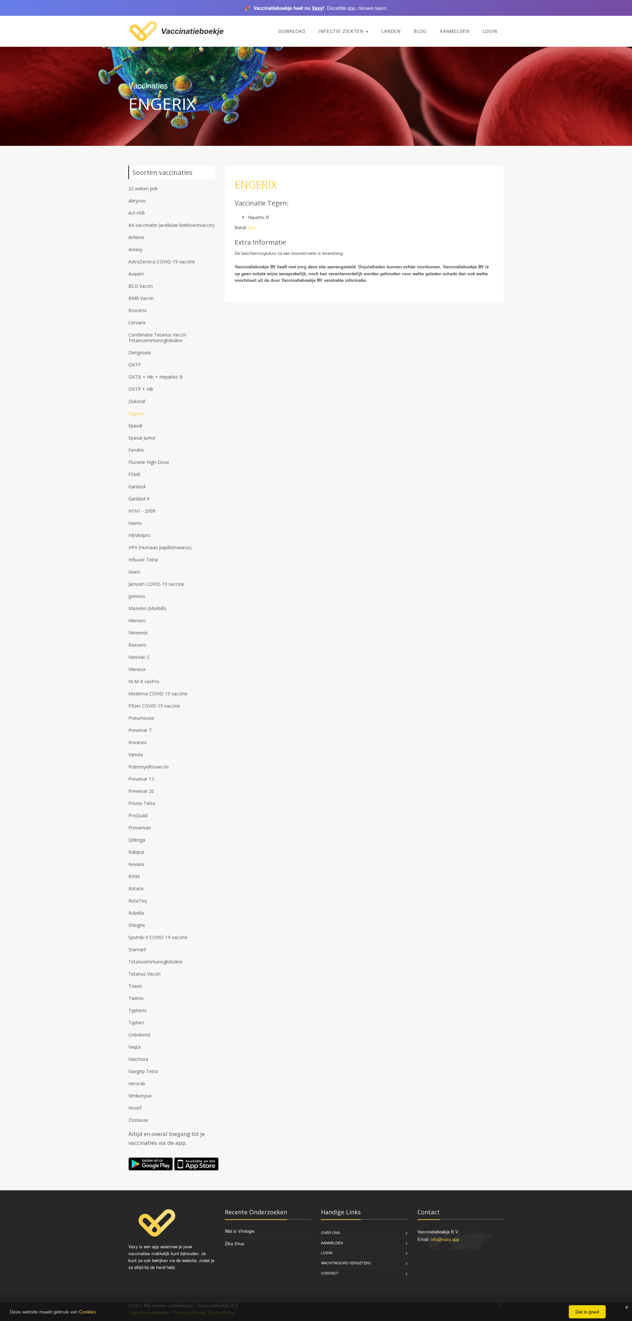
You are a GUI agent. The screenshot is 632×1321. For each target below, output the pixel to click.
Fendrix (136, 450)
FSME (134, 474)
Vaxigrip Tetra (143, 1071)
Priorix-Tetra (141, 803)
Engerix (136, 413)
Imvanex (137, 742)
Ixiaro (134, 572)
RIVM (134, 876)
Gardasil (136, 486)
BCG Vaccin (140, 286)
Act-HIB (136, 213)
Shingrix (136, 925)
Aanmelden (454, 31)
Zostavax (138, 1120)
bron (252, 227)
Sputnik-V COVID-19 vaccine (158, 937)
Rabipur (136, 852)
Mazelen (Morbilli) (147, 608)
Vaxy (317, 8)
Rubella (136, 913)
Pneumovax (141, 718)
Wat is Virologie (239, 1231)
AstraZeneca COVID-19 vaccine (161, 261)
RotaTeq (137, 901)
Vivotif (135, 1108)
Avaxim (136, 274)
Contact (329, 1273)
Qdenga (136, 840)
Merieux (136, 669)
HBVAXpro (139, 535)
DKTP (134, 365)
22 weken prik (143, 188)
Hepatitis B (258, 217)
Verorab (136, 1083)
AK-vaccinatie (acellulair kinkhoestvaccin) (171, 225)
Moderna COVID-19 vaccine (157, 693)
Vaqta (134, 1047)
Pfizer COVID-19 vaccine (154, 706)
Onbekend (139, 1035)
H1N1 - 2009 (141, 511)
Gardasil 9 (138, 499)
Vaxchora (138, 1059)
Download (291, 31)
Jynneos (136, 596)
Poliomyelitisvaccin (148, 767)
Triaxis (135, 986)
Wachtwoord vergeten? (346, 1262)
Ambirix (136, 237)
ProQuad (137, 815)
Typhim (136, 1022)
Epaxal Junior (142, 438)
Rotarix (136, 888)
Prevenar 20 (141, 791)
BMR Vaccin (141, 298)
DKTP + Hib (140, 389)
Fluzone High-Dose (148, 462)
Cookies (87, 1311)
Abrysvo (136, 201)
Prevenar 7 (139, 730)
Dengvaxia (139, 352)
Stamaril (137, 949)
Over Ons (330, 1232)
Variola (135, 754)
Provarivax (139, 827)
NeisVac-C (139, 657)
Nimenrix (137, 633)
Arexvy (135, 249)
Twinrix (136, 998)
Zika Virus (234, 1243)
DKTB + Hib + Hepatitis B (155, 377)
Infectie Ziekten (342, 31)
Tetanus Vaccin (144, 974)
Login (490, 31)
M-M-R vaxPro (143, 681)
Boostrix (137, 310)
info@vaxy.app (445, 1239)
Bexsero (137, 645)
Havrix (135, 523)
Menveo (137, 620)
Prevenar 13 (141, 779)
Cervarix (136, 322)
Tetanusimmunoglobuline (155, 961)
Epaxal (135, 425)
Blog (420, 31)
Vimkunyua (139, 1095)
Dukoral (136, 401)
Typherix (137, 1010)
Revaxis (136, 864)
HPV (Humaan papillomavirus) (160, 547)
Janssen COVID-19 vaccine (156, 584)
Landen (391, 31)
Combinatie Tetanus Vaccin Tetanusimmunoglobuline (157, 337)
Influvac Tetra (143, 559)
